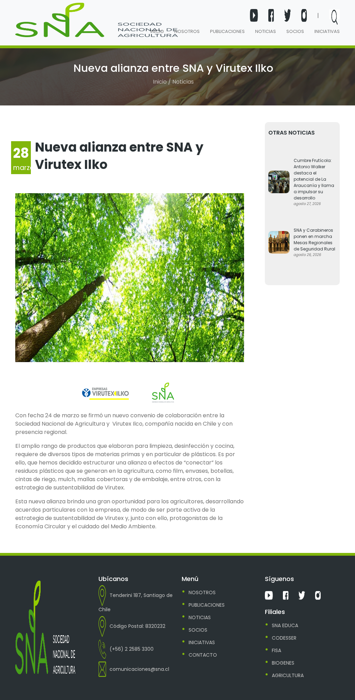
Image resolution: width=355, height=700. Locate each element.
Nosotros (187, 31)
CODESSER (284, 637)
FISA (276, 650)
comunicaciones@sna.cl (139, 669)
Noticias (265, 31)
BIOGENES (283, 662)
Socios (295, 31)
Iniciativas (327, 31)
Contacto (203, 654)
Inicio (157, 31)
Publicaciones (227, 31)
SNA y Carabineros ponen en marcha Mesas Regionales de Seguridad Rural (314, 239)
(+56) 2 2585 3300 (132, 649)
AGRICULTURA (288, 675)
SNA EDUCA (285, 625)
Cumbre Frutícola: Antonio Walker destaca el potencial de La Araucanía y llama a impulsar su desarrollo (314, 179)
